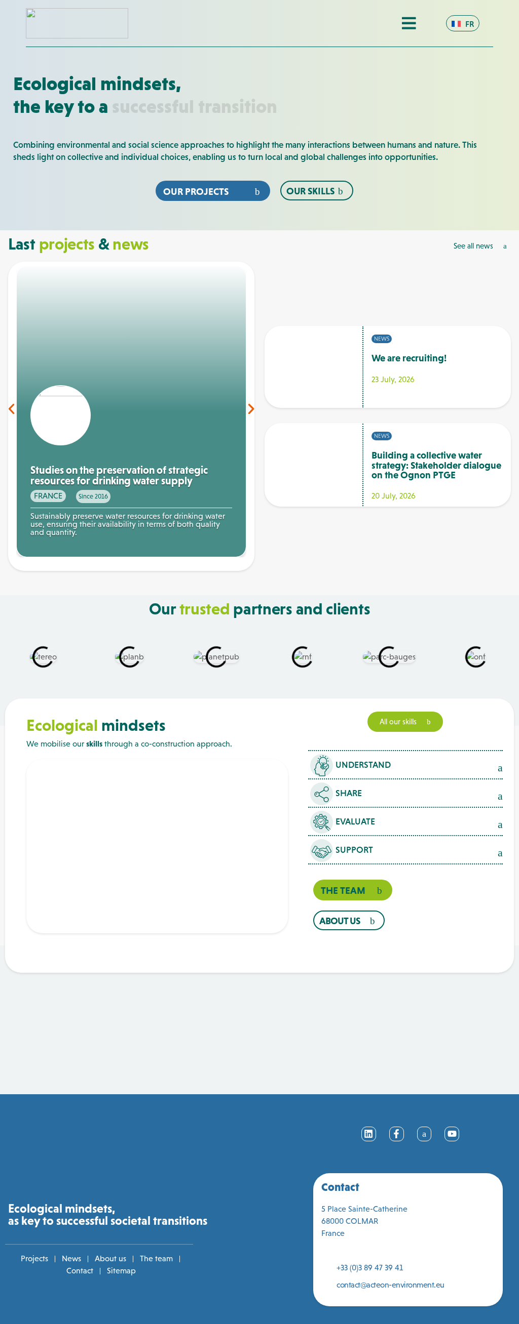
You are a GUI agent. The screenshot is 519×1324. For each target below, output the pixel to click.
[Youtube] (451, 1134)
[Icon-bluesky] (424, 1134)
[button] (11, 409)
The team (156, 1258)
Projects (34, 1258)
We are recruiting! (409, 357)
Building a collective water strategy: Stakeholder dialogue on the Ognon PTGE (436, 464)
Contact (79, 1270)
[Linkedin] (368, 1134)
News (71, 1258)
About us (110, 1258)
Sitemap (121, 1270)
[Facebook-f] (396, 1134)
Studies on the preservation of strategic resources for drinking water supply (119, 475)
